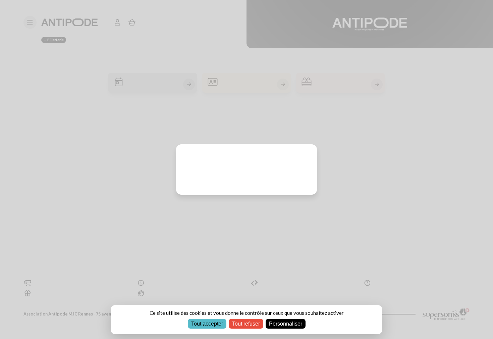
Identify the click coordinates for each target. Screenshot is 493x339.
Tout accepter (207, 324)
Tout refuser (246, 324)
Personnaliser (285, 324)
